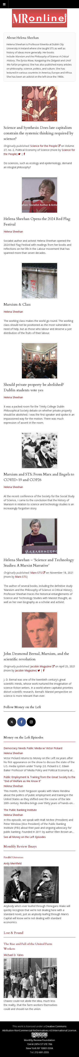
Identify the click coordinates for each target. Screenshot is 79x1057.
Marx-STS (21, 576)
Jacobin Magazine (25, 670)
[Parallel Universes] (31, 884)
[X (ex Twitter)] (11, 722)
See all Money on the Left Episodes (25, 837)
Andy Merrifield (12, 863)
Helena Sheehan (13, 231)
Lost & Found (13, 933)
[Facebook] (21, 722)
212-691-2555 (42, 1052)
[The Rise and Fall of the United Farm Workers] (30, 978)
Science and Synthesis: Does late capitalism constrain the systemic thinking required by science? (38, 133)
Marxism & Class (17, 304)
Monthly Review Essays (20, 846)
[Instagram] (31, 722)
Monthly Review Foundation (39, 1040)
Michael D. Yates (14, 955)
